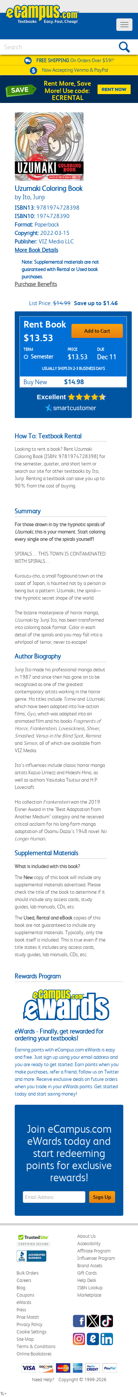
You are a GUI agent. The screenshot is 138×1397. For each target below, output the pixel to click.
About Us (86, 1236)
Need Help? (43, 1379)
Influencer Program (96, 1258)
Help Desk (86, 1280)
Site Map (25, 1339)
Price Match (28, 1317)
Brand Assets (89, 1265)
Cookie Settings (31, 1332)
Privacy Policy (29, 1324)
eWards (24, 1302)
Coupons (25, 1295)
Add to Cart (97, 331)
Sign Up (102, 1197)
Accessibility (88, 1243)
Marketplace (89, 1295)
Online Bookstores (34, 1354)
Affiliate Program (94, 1251)
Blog (21, 1287)
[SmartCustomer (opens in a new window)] (70, 408)
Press (21, 1309)
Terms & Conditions (36, 1346)
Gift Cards (87, 1273)
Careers (24, 1280)
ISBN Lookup (90, 1287)
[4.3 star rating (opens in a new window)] (87, 397)
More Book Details (36, 249)
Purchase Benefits (36, 284)
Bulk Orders (28, 1273)
